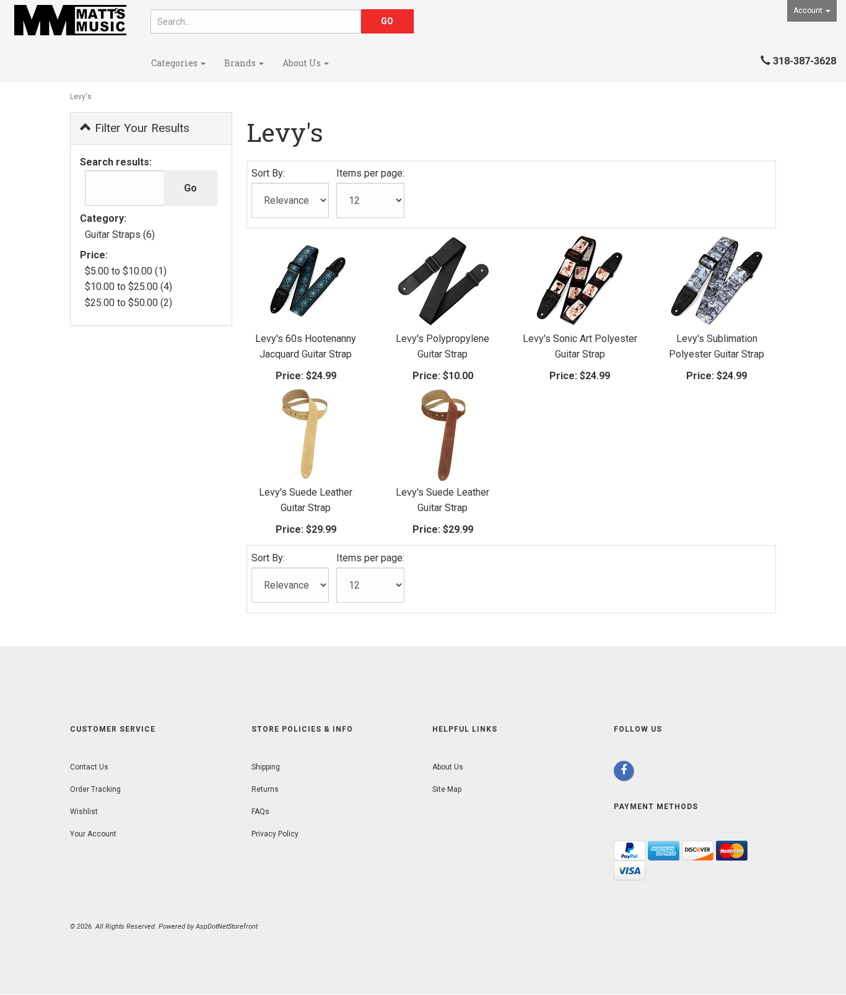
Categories (175, 63)
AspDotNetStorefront (227, 927)
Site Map (446, 789)
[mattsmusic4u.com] (70, 20)
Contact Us (89, 767)
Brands (241, 63)
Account (808, 10)
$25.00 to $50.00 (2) (128, 303)
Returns (265, 789)
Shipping (265, 767)
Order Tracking (95, 789)
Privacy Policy (275, 834)
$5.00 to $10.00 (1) (126, 271)
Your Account (93, 834)
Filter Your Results (141, 128)
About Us (302, 63)
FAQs (260, 811)
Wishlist (84, 811)
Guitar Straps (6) (120, 234)
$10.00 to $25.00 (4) (128, 286)
